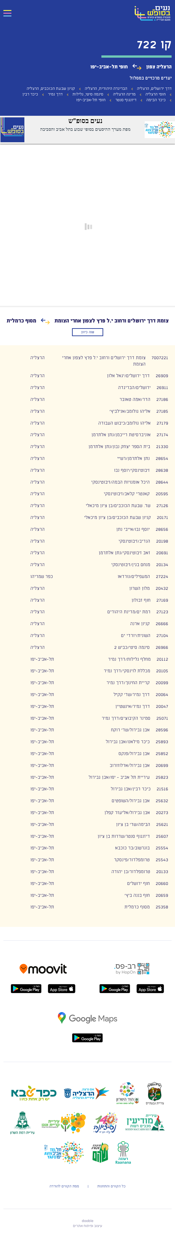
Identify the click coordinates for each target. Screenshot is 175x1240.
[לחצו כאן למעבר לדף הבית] (148, 13)
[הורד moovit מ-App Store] (62, 988)
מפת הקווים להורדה (64, 1186)
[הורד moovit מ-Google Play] (26, 988)
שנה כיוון (87, 332)
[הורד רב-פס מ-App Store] (150, 988)
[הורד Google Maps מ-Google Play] (87, 1037)
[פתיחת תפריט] (7, 13)
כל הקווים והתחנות (111, 1186)
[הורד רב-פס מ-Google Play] (114, 988)
